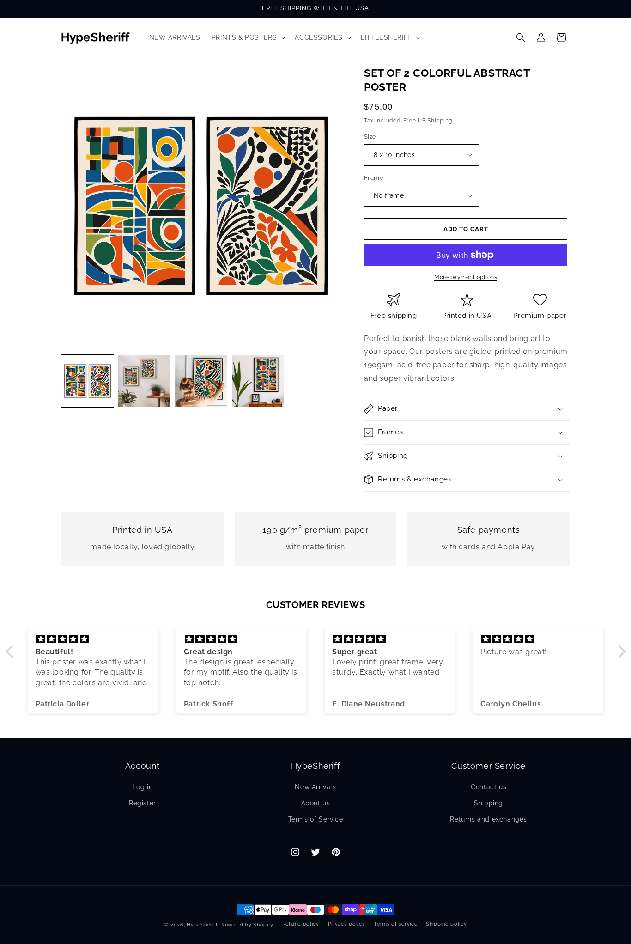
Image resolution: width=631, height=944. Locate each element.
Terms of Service (315, 819)
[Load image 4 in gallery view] (258, 381)
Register (142, 803)
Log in (143, 787)
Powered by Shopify (246, 925)
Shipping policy (446, 924)
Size (370, 136)
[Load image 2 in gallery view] (144, 381)
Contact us (488, 787)
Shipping (488, 803)
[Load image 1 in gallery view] (87, 381)
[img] (93, 639)
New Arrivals (315, 787)
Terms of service (395, 924)
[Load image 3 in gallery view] (201, 381)
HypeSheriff (202, 925)
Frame (373, 177)
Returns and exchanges (488, 819)
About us (315, 803)
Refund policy (300, 924)
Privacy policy (346, 924)
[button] (248, 37)
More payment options (465, 277)
